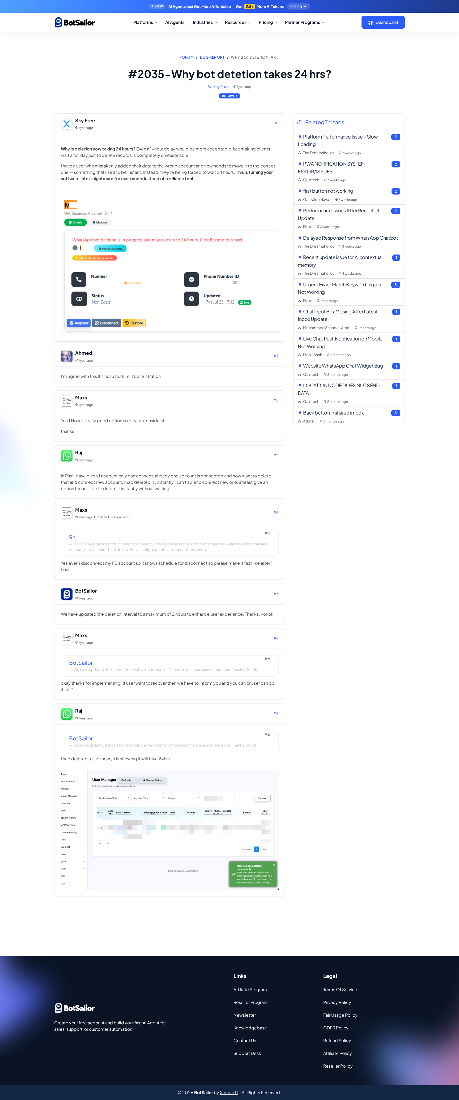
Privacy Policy (337, 1002)
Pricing (296, 6)
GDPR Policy (335, 1027)
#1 (276, 123)
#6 (276, 593)
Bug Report (212, 57)
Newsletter (244, 1015)
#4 (276, 455)
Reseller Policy (338, 1066)
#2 (276, 355)
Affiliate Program (250, 989)
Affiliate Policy (337, 1053)
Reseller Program (250, 1002)
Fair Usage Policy (340, 1015)
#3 (276, 400)
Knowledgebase (250, 1027)
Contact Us (244, 1040)
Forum (187, 57)
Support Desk (247, 1053)
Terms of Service (340, 989)
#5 (276, 512)
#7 (276, 638)
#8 (276, 713)
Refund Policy (337, 1040)
